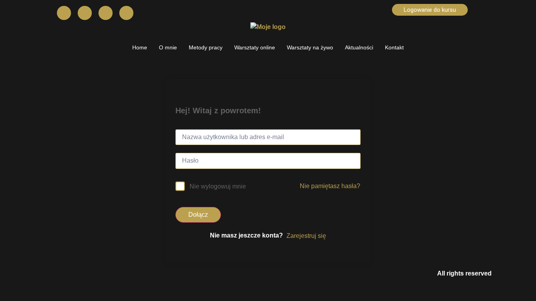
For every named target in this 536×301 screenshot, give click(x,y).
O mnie (168, 47)
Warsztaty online (254, 47)
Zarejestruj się (306, 235)
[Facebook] (64, 13)
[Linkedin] (126, 13)
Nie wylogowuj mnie (218, 186)
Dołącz (198, 214)
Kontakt (394, 47)
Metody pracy (205, 47)
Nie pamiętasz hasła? (330, 186)
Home (139, 47)
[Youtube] (105, 13)
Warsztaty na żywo (310, 47)
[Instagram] (85, 13)
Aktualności (359, 47)
